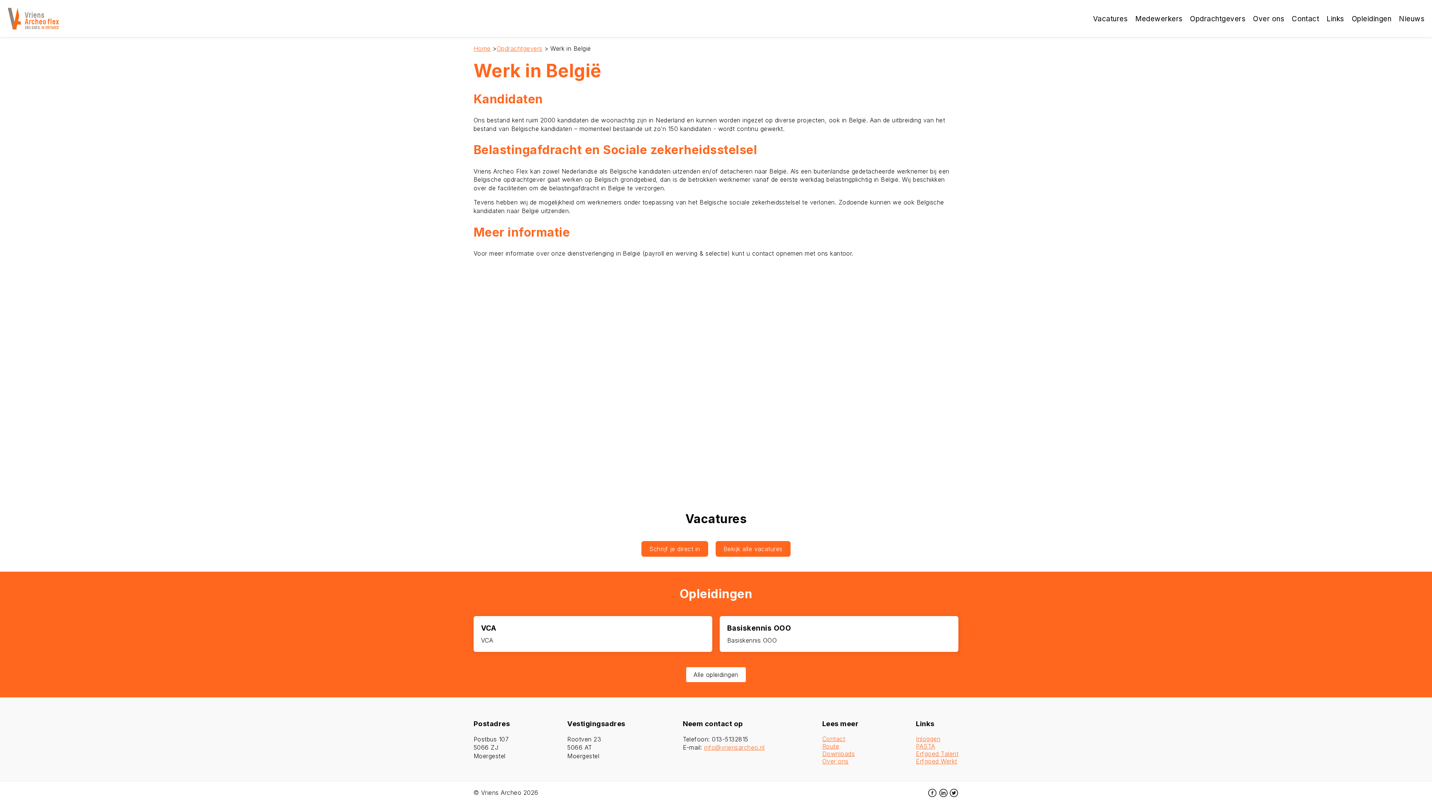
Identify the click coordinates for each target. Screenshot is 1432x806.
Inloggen (928, 739)
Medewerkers (1159, 19)
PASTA (925, 746)
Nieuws (1412, 19)
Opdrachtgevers (520, 48)
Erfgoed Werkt (936, 761)
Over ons (835, 761)
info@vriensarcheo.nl (734, 747)
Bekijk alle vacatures (753, 549)
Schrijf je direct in (674, 549)
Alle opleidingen (716, 674)
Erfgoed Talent (937, 753)
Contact (833, 739)
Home (482, 48)
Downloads (838, 753)
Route (830, 746)
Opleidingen (1371, 19)
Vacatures (1110, 19)
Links (1335, 19)
